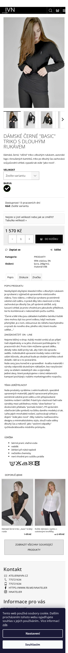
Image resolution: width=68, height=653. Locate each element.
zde (5, 625)
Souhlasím (32, 644)
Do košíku (51, 239)
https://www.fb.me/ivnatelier (28, 587)
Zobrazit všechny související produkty (34, 547)
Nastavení (33, 633)
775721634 (15, 579)
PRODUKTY (40, 256)
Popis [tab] (10, 277)
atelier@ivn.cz (18, 575)
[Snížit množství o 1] (12, 239)
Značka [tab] (36, 277)
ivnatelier (15, 591)
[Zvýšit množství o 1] (29, 239)
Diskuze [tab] (23, 277)
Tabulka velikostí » (16, 220)
